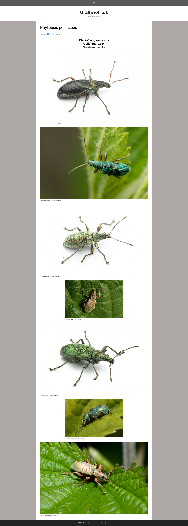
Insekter (43, 34)
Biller (49, 34)
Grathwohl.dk (94, 12)
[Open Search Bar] (94, 3)
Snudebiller (57, 34)
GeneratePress (105, 523)
